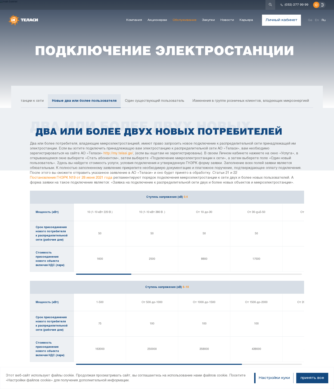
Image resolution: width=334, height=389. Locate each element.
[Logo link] (23, 20)
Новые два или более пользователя (84, 100)
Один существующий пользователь (154, 100)
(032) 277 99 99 (296, 4)
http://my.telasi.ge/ (118, 153)
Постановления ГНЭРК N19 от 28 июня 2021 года (71, 177)
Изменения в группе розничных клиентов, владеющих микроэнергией (251, 100)
